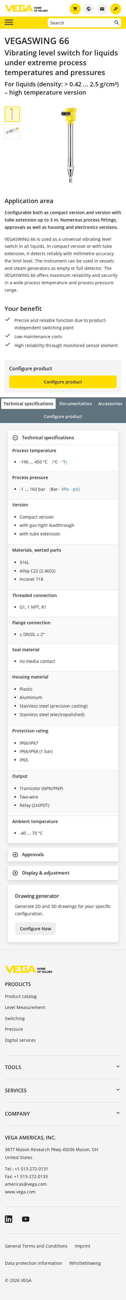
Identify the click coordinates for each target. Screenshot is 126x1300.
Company (17, 1113)
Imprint (82, 1246)
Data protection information (33, 1263)
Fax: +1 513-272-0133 (26, 1176)
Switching (15, 1018)
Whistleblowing (85, 1263)
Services (16, 1090)
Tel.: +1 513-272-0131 (26, 1169)
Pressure (14, 1029)
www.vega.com (20, 1192)
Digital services (20, 1040)
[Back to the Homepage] (28, 969)
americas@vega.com (26, 1184)
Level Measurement (25, 1007)
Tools (13, 1067)
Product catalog (21, 996)
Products (18, 984)
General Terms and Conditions (36, 1246)
